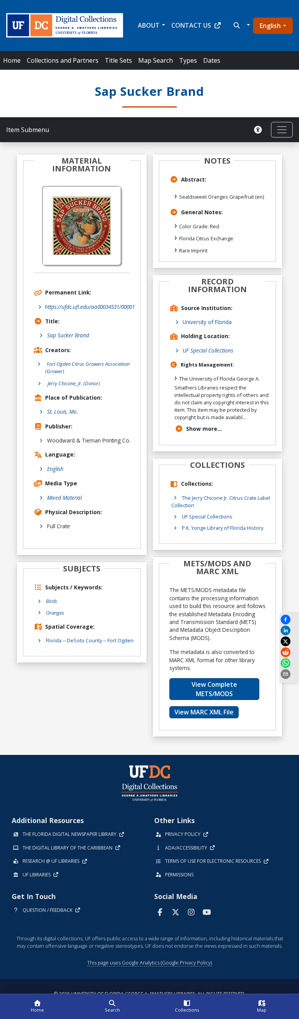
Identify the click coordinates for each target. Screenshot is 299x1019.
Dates (211, 60)
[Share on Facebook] (289, 619)
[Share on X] (289, 641)
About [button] (149, 25)
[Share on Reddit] (289, 652)
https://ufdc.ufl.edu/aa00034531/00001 (90, 306)
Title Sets (118, 60)
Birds (51, 601)
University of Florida (207, 322)
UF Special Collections (208, 350)
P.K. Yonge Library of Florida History (222, 527)
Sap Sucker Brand (68, 335)
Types (188, 60)
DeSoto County (84, 640)
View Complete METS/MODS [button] (214, 689)
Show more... (204, 428)
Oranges (55, 612)
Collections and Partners (62, 60)
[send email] (289, 674)
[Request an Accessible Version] (259, 130)
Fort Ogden (120, 640)
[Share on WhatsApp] (289, 663)
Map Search (155, 60)
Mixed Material (64, 497)
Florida (54, 640)
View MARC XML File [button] (204, 712)
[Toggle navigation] (282, 130)
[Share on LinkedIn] (289, 630)
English (270, 25)
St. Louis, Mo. (62, 411)
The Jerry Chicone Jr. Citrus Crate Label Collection (220, 501)
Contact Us (191, 25)
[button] (241, 25)
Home (12, 60)
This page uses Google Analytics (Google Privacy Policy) (149, 962)
